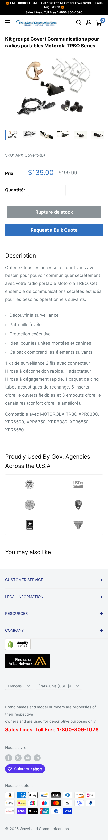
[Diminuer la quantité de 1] (33, 190)
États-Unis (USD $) (54, 686)
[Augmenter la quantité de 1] (60, 190)
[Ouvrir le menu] (7, 22)
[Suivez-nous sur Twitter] (18, 757)
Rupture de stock (54, 212)
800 (67, 730)
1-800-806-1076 (69, 12)
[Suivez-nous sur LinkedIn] (37, 757)
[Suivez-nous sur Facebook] (8, 757)
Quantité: (15, 189)
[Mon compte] (88, 22)
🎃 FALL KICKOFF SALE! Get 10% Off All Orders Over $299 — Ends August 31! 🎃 (54, 5)
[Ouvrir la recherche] (79, 22)
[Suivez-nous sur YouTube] (27, 757)
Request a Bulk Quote (54, 230)
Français (15, 686)
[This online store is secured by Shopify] (18, 642)
